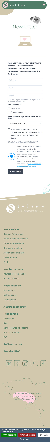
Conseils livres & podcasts (15, 328)
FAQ (5, 337)
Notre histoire (12, 285)
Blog (5, 323)
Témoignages (9, 300)
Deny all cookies (28, 435)
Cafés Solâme (10, 257)
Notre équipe (9, 295)
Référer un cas (12, 344)
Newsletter (8, 318)
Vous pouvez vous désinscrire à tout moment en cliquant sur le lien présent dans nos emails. (23, 142)
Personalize (44, 435)
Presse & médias (11, 332)
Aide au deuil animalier (13, 253)
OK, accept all (10, 435)
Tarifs (6, 262)
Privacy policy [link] (25, 439)
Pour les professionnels (14, 274)
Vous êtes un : (14, 105)
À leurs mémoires (14, 307)
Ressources (10, 314)
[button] (44, 5)
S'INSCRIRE (15, 172)
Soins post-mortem (12, 248)
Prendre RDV (11, 351)
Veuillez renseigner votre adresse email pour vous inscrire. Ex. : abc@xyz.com (24, 100)
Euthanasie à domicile (13, 243)
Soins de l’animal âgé (13, 234)
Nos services (11, 229)
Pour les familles (11, 278)
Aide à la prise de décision (15, 239)
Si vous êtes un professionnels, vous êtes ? (24, 117)
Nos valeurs (9, 290)
